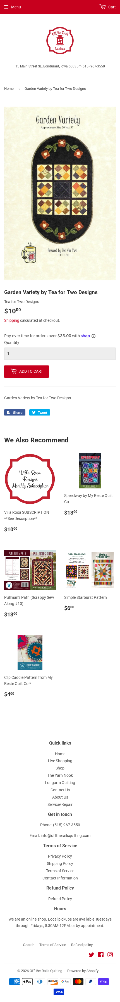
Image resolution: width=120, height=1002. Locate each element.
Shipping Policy (60, 863)
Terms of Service (60, 871)
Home (9, 88)
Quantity (11, 342)
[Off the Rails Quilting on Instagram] (110, 955)
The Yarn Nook (60, 775)
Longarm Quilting (60, 782)
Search (28, 945)
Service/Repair (60, 804)
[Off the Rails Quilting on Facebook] (101, 955)
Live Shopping (60, 761)
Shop (60, 768)
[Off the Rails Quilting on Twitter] (91, 955)
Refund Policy (60, 899)
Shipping (11, 320)
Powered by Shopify (83, 971)
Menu (16, 7)
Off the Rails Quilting (46, 971)
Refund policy (82, 945)
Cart (111, 7)
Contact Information (60, 878)
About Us (60, 797)
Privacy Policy (60, 856)
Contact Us (60, 790)
